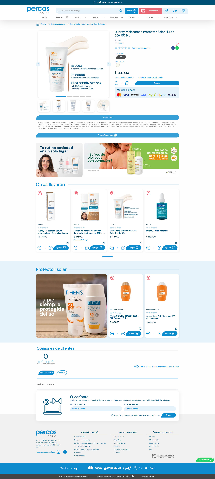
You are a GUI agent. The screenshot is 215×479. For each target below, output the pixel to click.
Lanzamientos (154, 11)
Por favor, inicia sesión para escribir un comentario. (141, 48)
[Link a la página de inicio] (38, 24)
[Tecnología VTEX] (151, 477)
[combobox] (90, 11)
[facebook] (173, 48)
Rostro (43, 24)
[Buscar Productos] (121, 11)
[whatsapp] (177, 48)
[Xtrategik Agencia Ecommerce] (130, 476)
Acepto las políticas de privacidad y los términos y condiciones (137, 415)
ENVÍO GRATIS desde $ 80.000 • (109, 2)
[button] (121, 57)
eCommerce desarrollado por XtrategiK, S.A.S (111, 476)
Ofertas (129, 11)
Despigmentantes (58, 24)
